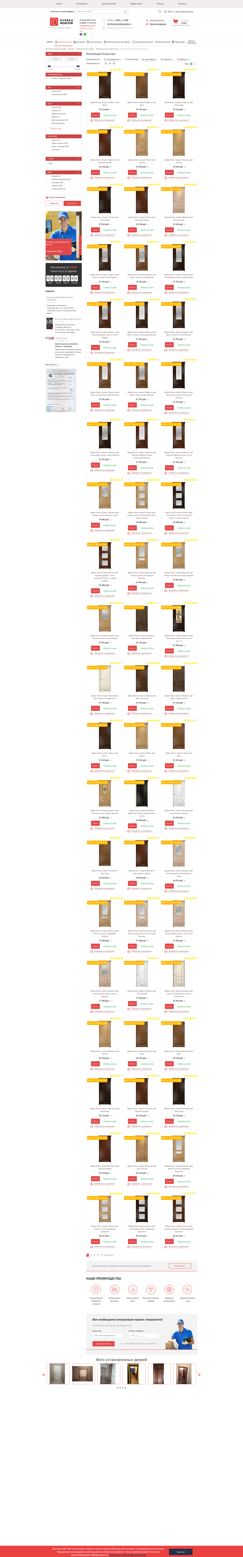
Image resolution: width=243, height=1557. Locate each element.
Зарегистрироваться (184, 12)
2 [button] (51, 257)
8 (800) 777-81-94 (88, 23)
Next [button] (199, 1375)
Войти (170, 12)
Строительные (95, 42)
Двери (50, 42)
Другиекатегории (191, 42)
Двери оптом (136, 4)
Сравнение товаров (180, 25)
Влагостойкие (164, 42)
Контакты (182, 4)
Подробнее (179, 1266)
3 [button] (53, 257)
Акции (59, 4)
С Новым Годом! (61, 338)
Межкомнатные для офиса (118, 42)
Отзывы (160, 4)
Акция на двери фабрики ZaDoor (68, 319)
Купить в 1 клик (110, 115)
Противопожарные (144, 42)
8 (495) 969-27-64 (88, 20)
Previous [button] (43, 1375)
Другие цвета (105, 84)
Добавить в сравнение (105, 120)
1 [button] (48, 257)
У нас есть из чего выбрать (62, 11)
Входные (81, 42)
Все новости (51, 364)
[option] (64, 235)
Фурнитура (180, 42)
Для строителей (109, 4)
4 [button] (125, 1387)
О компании (82, 4)
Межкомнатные (65, 42)
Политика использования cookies (127, 1554)
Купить (95, 115)
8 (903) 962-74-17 (88, 26)
